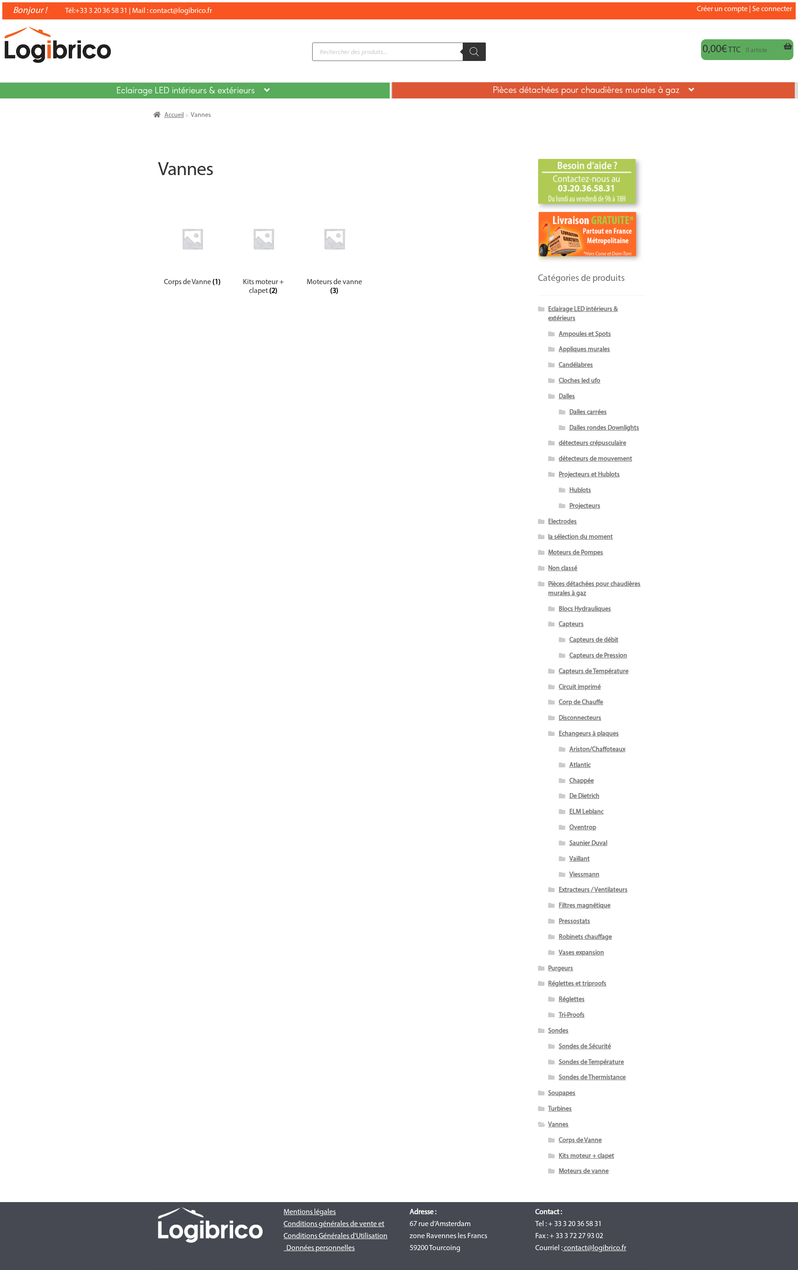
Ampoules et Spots (585, 334)
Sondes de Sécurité (585, 1046)
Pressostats (574, 921)
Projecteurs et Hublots (589, 474)
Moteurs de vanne (584, 1171)
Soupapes (561, 1093)
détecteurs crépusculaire (592, 443)
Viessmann (584, 874)
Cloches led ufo (579, 380)
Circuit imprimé (580, 687)
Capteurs (571, 624)
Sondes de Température (591, 1062)
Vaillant (579, 859)
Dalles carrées (588, 412)
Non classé (562, 568)
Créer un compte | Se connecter (744, 9)
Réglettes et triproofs (577, 983)
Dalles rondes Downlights (604, 428)
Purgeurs (560, 968)
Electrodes (562, 521)
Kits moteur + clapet (586, 1156)
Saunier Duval (588, 843)
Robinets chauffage (585, 937)
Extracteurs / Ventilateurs (593, 890)
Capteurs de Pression (598, 655)
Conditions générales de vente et (334, 1224)
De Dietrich (584, 796)
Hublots (580, 490)
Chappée (581, 781)
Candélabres (576, 365)
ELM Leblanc (586, 811)
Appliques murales (584, 349)
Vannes (558, 1124)
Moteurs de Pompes (575, 552)
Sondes (558, 1030)
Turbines (560, 1109)
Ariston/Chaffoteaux (597, 749)
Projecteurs (584, 506)
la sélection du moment (580, 537)
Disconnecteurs (580, 718)
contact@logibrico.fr (181, 11)
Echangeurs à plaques (589, 733)
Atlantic (580, 765)
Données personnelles (320, 1248)
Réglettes (572, 999)
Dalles (567, 396)
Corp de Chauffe (581, 702)
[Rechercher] (474, 52)
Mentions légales (310, 1212)
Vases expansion (581, 952)
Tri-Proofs (572, 1015)
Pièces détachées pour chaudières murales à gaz (586, 90)
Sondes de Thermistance (592, 1077)
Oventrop (582, 827)
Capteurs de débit (593, 640)
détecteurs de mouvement (595, 459)
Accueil (174, 115)
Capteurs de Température (594, 671)
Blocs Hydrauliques (585, 609)
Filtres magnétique (585, 905)
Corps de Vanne (580, 1140)
